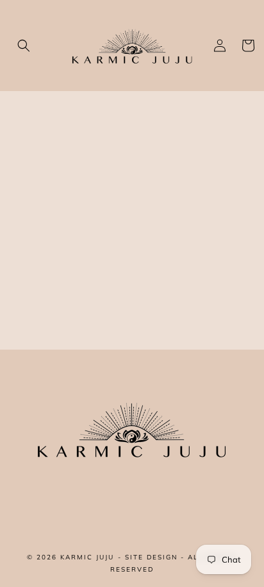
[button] (24, 45)
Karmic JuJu (87, 557)
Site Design (151, 557)
